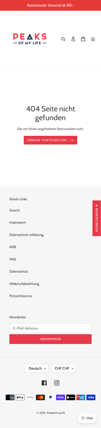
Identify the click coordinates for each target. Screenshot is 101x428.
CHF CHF (62, 368)
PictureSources (20, 296)
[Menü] (93, 39)
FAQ (12, 259)
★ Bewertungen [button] (97, 218)
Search (14, 210)
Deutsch (35, 368)
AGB (12, 247)
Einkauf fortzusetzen (47, 140)
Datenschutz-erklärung (26, 235)
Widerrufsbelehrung (24, 284)
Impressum (17, 222)
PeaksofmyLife (56, 412)
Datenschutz (18, 271)
